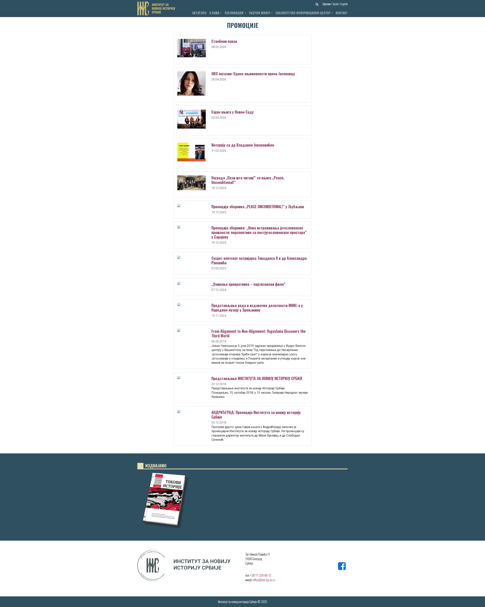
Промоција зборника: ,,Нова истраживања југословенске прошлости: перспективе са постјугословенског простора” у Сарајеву (259, 232)
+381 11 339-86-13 (260, 575)
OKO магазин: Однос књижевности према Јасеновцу (253, 73)
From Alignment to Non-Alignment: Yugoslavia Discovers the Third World (258, 333)
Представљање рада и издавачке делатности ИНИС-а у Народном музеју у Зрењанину (257, 307)
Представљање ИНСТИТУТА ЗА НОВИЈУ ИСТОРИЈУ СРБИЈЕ (257, 378)
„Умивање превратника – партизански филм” (248, 284)
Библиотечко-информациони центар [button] (303, 13)
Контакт (342, 13)
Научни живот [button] (259, 13)
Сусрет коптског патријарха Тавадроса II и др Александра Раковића (259, 260)
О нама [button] (214, 13)
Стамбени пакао (224, 41)
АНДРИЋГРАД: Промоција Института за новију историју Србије (256, 414)
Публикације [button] (234, 13)
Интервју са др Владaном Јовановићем (242, 145)
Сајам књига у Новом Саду (232, 112)
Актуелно (199, 13)
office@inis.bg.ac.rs (264, 579)
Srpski (335, 4)
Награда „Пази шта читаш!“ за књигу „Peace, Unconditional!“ (247, 180)
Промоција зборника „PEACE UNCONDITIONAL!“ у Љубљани (257, 206)
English (344, 4)
